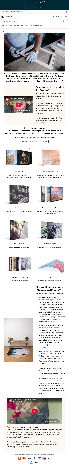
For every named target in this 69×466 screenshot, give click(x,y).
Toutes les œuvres (6, 26)
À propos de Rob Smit (35, 26)
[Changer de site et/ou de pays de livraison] (66, 12)
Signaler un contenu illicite (32, 454)
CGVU (16, 454)
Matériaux (24, 26)
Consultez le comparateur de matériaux (34, 141)
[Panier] (66, 16)
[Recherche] (65, 21)
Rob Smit (8, 17)
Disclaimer (22, 454)
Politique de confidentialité (47, 454)
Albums (16, 26)
